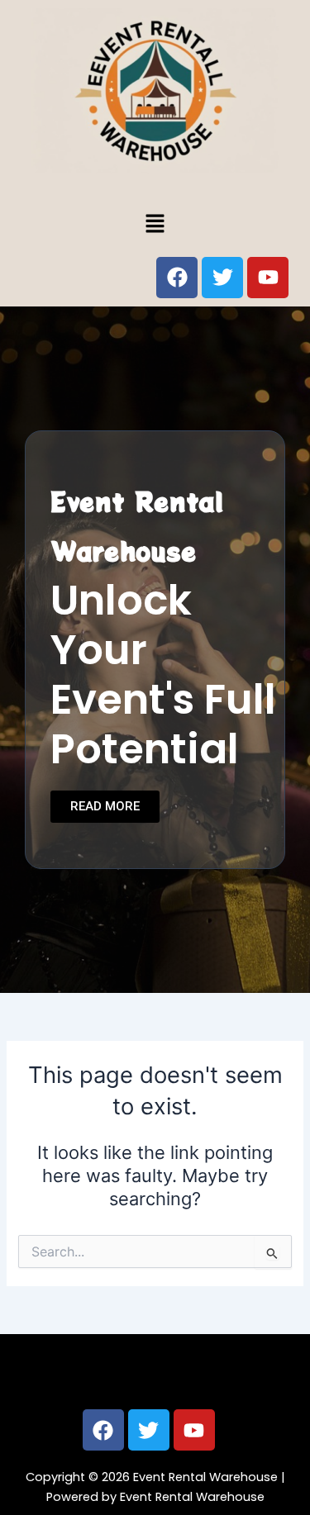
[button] (154, 223)
